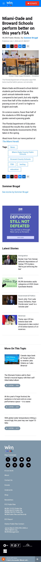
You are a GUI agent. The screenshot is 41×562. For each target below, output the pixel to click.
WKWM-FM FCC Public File (14, 512)
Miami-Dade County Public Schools (23, 153)
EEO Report (9, 519)
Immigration (23, 256)
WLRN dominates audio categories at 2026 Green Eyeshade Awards (28, 284)
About (7, 475)
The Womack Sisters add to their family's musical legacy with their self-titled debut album (20, 377)
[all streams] (38, 559)
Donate (7, 485)
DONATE (33, 3)
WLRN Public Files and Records (15, 514)
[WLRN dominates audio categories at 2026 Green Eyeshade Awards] (9, 282)
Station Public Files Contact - (15, 524)
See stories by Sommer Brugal (15, 192)
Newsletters (9, 500)
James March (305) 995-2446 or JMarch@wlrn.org (16, 529)
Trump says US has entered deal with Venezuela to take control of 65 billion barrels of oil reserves (28, 324)
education (14, 169)
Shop (6, 495)
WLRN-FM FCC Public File (13, 510)
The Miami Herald (10, 141)
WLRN (20, 278)
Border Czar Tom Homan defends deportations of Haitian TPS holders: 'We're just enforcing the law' (28, 264)
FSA (12, 164)
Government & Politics (26, 296)
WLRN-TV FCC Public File (13, 508)
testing (23, 164)
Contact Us (8, 480)
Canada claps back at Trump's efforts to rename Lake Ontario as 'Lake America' (27, 360)
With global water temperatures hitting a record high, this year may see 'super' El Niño (20, 420)
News (12, 147)
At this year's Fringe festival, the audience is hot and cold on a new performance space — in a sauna (18, 399)
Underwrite (9, 490)
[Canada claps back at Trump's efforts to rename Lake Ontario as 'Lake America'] (12, 359)
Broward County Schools (20, 159)
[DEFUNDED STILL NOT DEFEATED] (20, 224)
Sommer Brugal (31, 38)
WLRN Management (12, 532)
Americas (22, 316)
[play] (3, 559)
